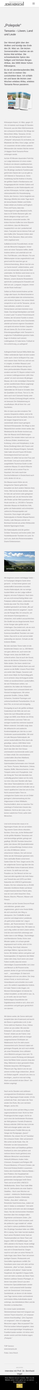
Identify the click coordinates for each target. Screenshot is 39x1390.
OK (19, 1386)
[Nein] (36, 1383)
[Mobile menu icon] (33, 3)
